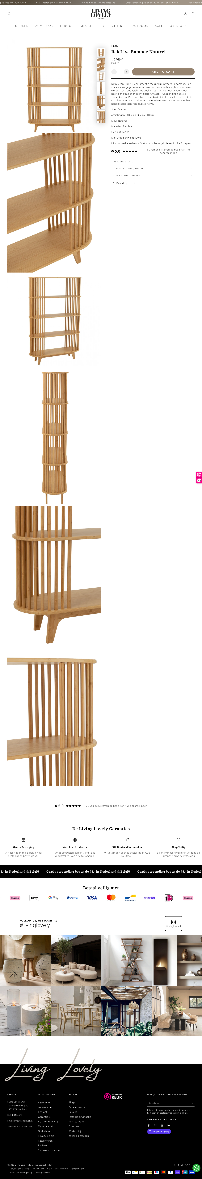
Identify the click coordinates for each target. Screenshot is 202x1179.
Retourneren (45, 1140)
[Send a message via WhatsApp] (196, 1168)
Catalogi (73, 1112)
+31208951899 (24, 1126)
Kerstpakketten (77, 1121)
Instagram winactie (80, 1116)
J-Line (114, 45)
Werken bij (75, 1131)
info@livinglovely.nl (23, 1120)
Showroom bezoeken (50, 1150)
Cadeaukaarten (78, 1107)
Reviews (42, 1145)
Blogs (72, 1102)
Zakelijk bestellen (79, 1135)
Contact (42, 1112)
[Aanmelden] (193, 1103)
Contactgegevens (42, 1172)
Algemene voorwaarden (57, 1169)
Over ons (74, 1126)
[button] (9, 13)
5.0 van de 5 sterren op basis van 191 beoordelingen (168, 151)
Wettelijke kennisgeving (21, 1172)
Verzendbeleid (77, 1169)
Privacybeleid (38, 1169)
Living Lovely (21, 1165)
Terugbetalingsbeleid (19, 1169)
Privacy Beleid (46, 1135)
